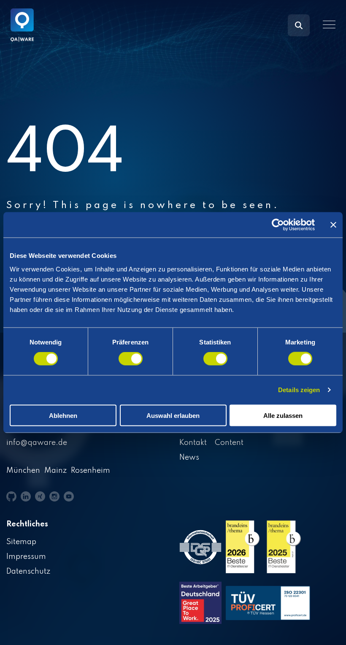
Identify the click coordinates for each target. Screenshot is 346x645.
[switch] (131, 359)
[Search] (299, 25)
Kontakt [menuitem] (193, 443)
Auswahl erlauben (173, 415)
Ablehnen (63, 415)
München (23, 470)
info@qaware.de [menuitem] (36, 443)
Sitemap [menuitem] (21, 542)
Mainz (55, 470)
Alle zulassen (283, 415)
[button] (329, 24)
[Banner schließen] (333, 225)
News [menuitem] (189, 457)
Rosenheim (90, 470)
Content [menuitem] (229, 443)
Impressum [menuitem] (26, 557)
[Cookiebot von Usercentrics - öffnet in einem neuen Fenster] (278, 225)
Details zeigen (299, 389)
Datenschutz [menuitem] (28, 571)
